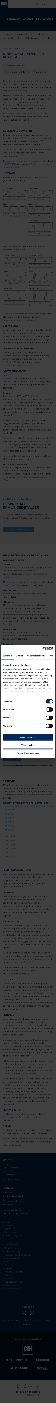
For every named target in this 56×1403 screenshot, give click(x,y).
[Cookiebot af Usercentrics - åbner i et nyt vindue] (41, 648)
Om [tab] (51, 655)
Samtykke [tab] (7, 655)
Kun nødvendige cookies (28, 753)
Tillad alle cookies (28, 737)
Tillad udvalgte (28, 745)
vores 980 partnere (17, 669)
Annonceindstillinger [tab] (36, 655)
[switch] (49, 709)
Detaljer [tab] (19, 655)
